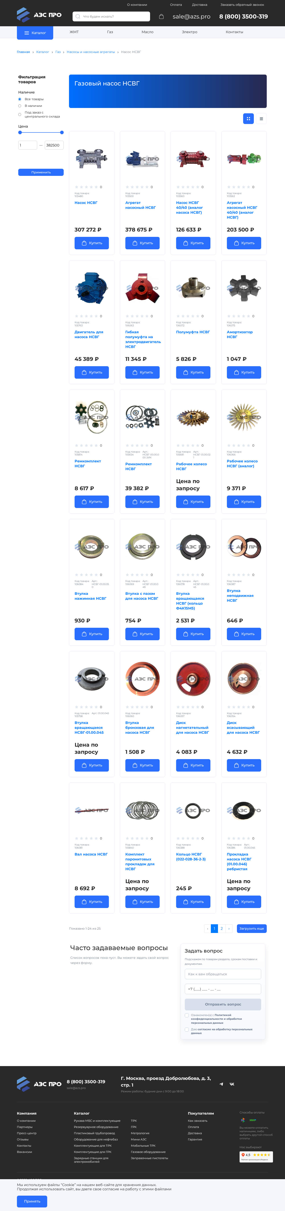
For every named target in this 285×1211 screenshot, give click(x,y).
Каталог (42, 52)
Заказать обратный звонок (242, 5)
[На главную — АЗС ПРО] (41, 15)
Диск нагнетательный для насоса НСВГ (192, 728)
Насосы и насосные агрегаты (91, 52)
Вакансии (24, 1152)
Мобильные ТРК (143, 1145)
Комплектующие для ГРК (92, 1152)
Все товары (34, 99)
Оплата (176, 5)
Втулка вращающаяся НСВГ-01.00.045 (89, 728)
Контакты (234, 32)
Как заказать (197, 1120)
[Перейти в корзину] (161, 16)
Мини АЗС (139, 1139)
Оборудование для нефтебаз (96, 1139)
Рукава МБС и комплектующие (97, 1120)
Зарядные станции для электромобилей (91, 1159)
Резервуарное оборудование (96, 1127)
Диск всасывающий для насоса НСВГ (243, 728)
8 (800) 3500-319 (86, 1081)
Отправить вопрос (223, 1004)
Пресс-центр (27, 1133)
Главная (23, 52)
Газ (110, 32)
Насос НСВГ (86, 203)
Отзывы (22, 1139)
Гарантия (195, 1139)
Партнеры (25, 1127)
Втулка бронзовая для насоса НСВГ (139, 728)
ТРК (134, 1120)
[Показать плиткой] (248, 118)
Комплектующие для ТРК (93, 1145)
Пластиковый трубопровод (94, 1133)
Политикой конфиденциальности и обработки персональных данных (216, 1018)
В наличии (33, 106)
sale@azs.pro (76, 1088)
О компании (137, 5)
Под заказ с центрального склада (42, 114)
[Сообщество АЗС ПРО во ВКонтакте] (232, 1084)
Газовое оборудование (148, 1152)
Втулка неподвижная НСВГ (240, 596)
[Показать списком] (261, 118)
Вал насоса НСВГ (91, 854)
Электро (189, 32)
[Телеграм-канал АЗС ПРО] (221, 1084)
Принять (32, 1201)
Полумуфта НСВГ (193, 332)
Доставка (199, 5)
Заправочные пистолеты (149, 1158)
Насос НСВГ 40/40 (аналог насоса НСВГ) (189, 208)
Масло (147, 32)
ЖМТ (74, 32)
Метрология (140, 1133)
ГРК (133, 1127)
